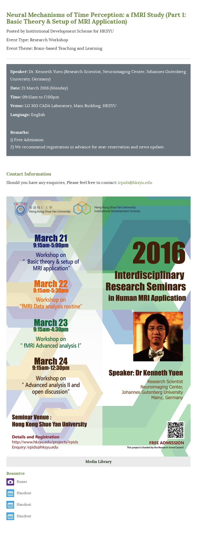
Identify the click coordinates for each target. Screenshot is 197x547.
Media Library (98, 461)
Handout (24, 493)
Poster (22, 482)
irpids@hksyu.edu (135, 182)
